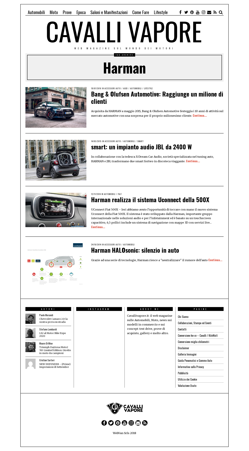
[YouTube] (198, 12)
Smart (140, 141)
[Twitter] (186, 12)
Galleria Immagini (187, 354)
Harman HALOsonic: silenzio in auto (135, 249)
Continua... (200, 115)
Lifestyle (161, 12)
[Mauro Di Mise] (30, 347)
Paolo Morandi (46, 315)
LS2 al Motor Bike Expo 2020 (52, 335)
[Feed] (215, 12)
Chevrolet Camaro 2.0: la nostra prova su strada (53, 320)
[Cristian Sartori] (30, 364)
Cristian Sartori (46, 360)
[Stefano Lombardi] (30, 333)
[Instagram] (203, 12)
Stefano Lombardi (48, 329)
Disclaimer (183, 348)
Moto (54, 12)
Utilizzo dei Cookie (187, 379)
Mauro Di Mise (46, 343)
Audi (125, 88)
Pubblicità (183, 373)
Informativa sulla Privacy (191, 367)
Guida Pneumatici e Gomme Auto (195, 361)
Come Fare (140, 12)
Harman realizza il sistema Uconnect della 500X (150, 199)
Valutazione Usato (187, 386)
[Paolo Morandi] (30, 319)
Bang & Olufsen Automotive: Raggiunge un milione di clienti (157, 97)
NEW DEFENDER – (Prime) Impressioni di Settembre (54, 366)
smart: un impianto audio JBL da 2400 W (141, 146)
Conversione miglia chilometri (193, 342)
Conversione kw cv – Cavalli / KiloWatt (198, 335)
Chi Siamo (183, 317)
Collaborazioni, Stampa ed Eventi (194, 323)
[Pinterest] (192, 12)
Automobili (36, 12)
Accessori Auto (113, 88)
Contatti (182, 329)
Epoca (81, 12)
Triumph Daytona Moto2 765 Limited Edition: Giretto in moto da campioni (55, 350)
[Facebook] (180, 12)
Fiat (120, 194)
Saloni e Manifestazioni (109, 12)
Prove (67, 12)
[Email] (209, 12)
